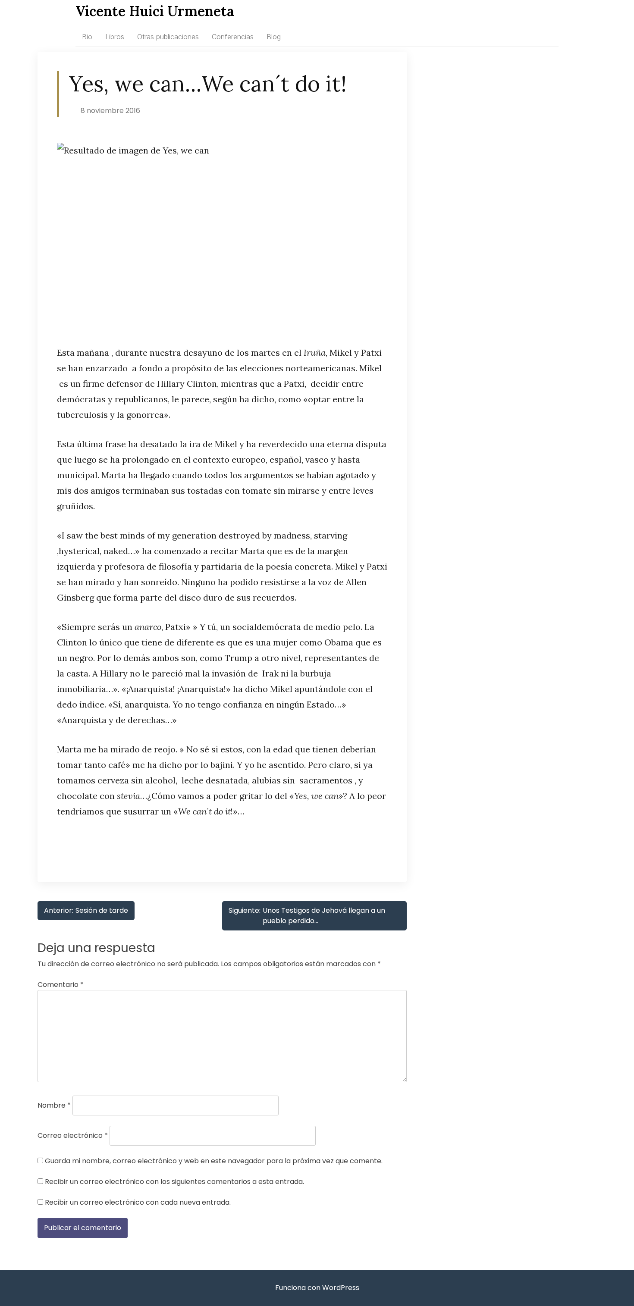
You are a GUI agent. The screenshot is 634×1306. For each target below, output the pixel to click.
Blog (274, 36)
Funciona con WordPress (317, 1288)
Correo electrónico (73, 1135)
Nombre (54, 1105)
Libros (114, 36)
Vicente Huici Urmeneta (154, 11)
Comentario (61, 985)
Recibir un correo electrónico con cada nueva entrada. (138, 1202)
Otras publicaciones (168, 36)
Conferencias (233, 36)
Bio (87, 36)
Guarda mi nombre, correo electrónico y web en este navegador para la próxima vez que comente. (214, 1161)
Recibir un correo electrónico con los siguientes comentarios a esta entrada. (174, 1182)
